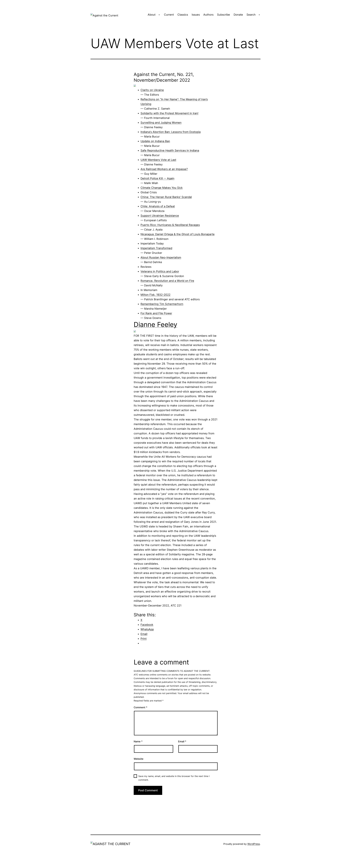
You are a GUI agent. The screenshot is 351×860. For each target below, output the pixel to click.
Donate (238, 14)
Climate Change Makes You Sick (162, 187)
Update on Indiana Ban (155, 141)
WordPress (253, 843)
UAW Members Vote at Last (158, 159)
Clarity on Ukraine (152, 90)
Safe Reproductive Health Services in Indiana (170, 150)
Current (169, 14)
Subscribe (223, 14)
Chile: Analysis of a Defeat (158, 206)
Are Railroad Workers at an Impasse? (164, 169)
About (151, 14)
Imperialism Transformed (156, 248)
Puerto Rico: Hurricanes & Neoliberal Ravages (170, 225)
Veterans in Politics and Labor (160, 271)
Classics (182, 14)
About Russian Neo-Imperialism (161, 257)
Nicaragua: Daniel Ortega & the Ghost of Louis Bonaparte (178, 234)
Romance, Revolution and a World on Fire (167, 280)
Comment (140, 707)
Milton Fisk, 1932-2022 (155, 294)
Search (251, 14)
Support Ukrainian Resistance (160, 215)
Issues (196, 14)
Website (138, 758)
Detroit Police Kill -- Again (157, 178)
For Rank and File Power (156, 313)
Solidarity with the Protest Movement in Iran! (169, 113)
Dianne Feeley (155, 324)
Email (182, 741)
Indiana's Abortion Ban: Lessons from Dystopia (171, 132)
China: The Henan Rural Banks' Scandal (166, 197)
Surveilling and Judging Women (161, 122)
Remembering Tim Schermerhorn (162, 304)
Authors (208, 14)
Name (138, 741)
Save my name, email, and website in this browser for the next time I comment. (174, 778)
